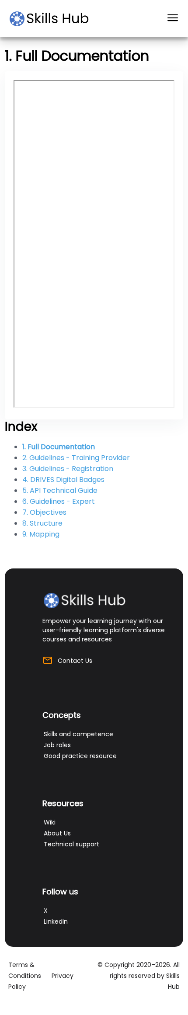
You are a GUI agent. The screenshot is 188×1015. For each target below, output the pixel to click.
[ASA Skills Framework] (53, 18)
